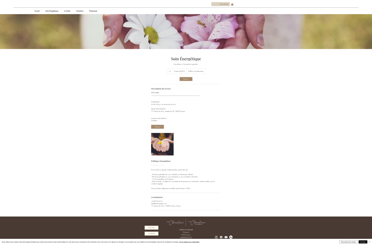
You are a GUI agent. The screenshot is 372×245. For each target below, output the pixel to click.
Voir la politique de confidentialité (189, 242)
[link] (186, 79)
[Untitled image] (162, 144)
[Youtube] (226, 237)
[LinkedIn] (230, 237)
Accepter (363, 242)
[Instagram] (216, 237)
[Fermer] (370, 241)
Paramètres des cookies (348, 242)
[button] (232, 4)
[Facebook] (221, 237)
